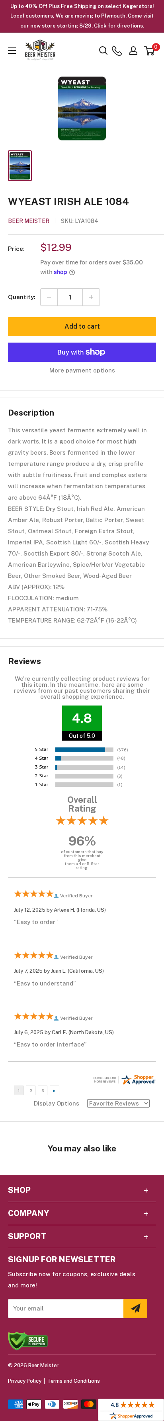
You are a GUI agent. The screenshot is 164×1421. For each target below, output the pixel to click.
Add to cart (82, 326)
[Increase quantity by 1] (91, 297)
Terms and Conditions (73, 1381)
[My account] (133, 50)
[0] (149, 50)
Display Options (56, 1103)
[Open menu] (12, 50)
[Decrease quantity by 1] (49, 297)
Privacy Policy (24, 1381)
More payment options (82, 370)
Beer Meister (28, 221)
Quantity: (21, 297)
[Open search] (103, 50)
